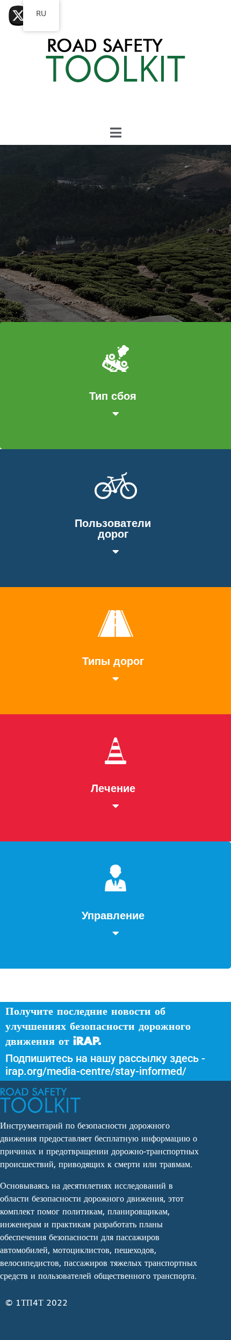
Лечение (113, 787)
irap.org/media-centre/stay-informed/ (95, 1071)
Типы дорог (113, 660)
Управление (113, 914)
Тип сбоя (112, 395)
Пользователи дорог (113, 527)
